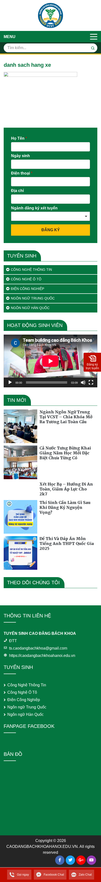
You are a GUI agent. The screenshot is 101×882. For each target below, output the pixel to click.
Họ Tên (19, 138)
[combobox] (50, 216)
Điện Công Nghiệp (27, 289)
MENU (9, 37)
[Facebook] (59, 860)
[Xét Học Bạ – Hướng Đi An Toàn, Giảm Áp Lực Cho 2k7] (20, 490)
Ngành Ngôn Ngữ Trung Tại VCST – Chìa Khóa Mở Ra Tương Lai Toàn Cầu (65, 416)
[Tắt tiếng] (83, 382)
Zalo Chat (85, 874)
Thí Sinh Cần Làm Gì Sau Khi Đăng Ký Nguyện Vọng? (64, 507)
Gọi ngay (23, 874)
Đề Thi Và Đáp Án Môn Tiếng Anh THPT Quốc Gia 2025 (66, 543)
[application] (50, 361)
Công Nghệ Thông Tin (31, 269)
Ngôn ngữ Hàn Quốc (30, 308)
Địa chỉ (17, 191)
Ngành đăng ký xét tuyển (34, 208)
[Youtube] (91, 860)
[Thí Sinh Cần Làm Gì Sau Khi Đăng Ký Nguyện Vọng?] (20, 517)
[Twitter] (70, 860)
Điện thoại (21, 173)
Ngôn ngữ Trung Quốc (33, 298)
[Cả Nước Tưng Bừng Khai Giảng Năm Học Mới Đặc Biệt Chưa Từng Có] (20, 462)
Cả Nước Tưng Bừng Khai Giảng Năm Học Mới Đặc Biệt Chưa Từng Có (65, 453)
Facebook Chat (54, 874)
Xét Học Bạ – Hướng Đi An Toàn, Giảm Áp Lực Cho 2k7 (66, 489)
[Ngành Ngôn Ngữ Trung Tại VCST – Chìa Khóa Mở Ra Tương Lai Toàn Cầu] (20, 426)
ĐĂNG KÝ (50, 230)
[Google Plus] (81, 860)
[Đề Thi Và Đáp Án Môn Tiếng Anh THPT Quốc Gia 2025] (20, 553)
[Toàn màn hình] (90, 382)
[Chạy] (10, 382)
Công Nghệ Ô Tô (26, 279)
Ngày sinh (20, 156)
